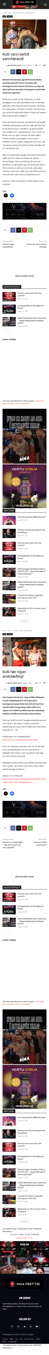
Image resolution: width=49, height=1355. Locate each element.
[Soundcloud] (24, 1326)
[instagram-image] (8, 1249)
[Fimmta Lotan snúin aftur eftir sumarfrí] (9, 296)
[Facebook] (12, 71)
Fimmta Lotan (7, 300)
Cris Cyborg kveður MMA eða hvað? (32, 517)
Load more (24, 621)
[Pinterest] (24, 71)
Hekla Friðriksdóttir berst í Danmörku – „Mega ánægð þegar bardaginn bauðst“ (32, 320)
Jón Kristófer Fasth (14, 65)
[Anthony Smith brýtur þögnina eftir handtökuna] (9, 533)
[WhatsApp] (30, 71)
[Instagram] (18, 1326)
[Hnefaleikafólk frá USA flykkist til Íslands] (9, 309)
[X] (18, 71)
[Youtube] (36, 1326)
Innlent (9, 16)
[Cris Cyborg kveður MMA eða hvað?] (9, 520)
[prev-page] (4, 330)
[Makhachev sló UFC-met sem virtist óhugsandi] (9, 612)
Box (10, 13)
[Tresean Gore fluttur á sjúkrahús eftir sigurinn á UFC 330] (9, 599)
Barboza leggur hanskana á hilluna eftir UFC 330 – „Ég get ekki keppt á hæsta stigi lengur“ (31, 571)
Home (5, 13)
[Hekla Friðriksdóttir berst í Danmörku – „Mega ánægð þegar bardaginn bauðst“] (9, 321)
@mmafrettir (24, 1238)
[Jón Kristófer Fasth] (4, 65)
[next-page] (8, 330)
